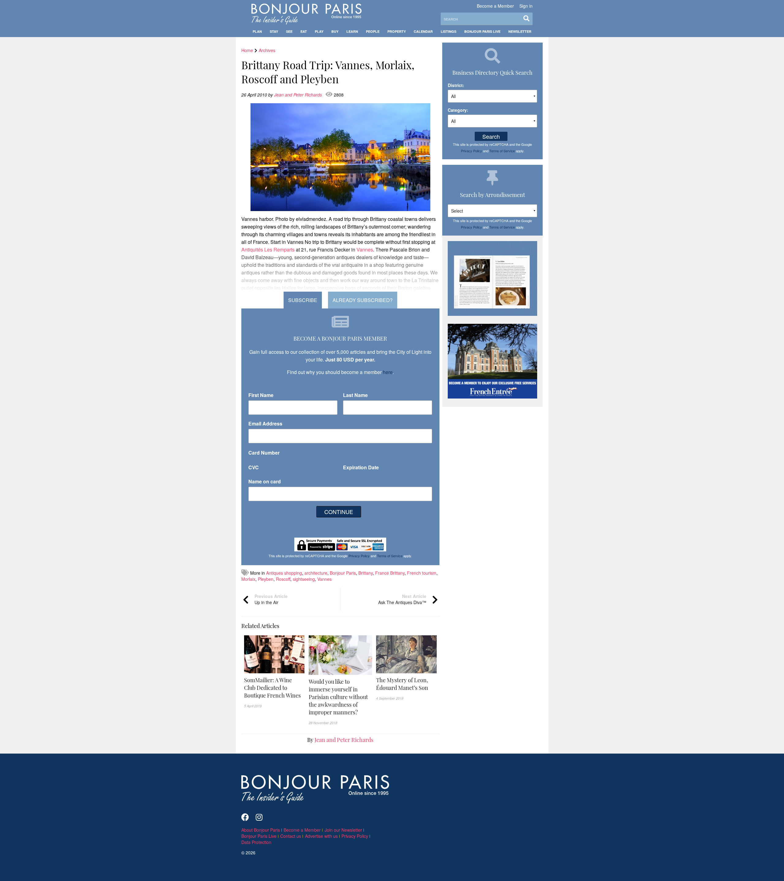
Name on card (264, 481)
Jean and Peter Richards (298, 95)
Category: (458, 110)
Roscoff (283, 579)
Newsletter (519, 31)
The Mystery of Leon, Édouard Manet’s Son (402, 683)
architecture (315, 573)
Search (491, 136)
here (388, 372)
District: (456, 85)
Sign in (526, 6)
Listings (448, 31)
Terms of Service (389, 555)
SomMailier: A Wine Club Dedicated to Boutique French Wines (272, 687)
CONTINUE (338, 512)
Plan (257, 31)
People (372, 31)
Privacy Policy (359, 555)
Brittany (365, 573)
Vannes (324, 579)
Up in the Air (271, 599)
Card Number (264, 452)
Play (319, 31)
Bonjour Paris (343, 573)
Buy (334, 31)
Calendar (423, 31)
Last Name (355, 395)
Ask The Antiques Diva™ (402, 599)
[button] (274, 687)
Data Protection (256, 842)
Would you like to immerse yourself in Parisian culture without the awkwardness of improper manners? (338, 697)
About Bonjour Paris (260, 830)
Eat (303, 31)
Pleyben (265, 579)
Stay (274, 31)
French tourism (421, 573)
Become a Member (495, 6)
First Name (260, 395)
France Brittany (390, 573)
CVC (253, 467)
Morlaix (248, 579)
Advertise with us (321, 836)
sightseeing (304, 579)
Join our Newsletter (343, 830)
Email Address (265, 423)
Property (396, 31)
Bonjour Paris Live (482, 31)
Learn (352, 31)
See (289, 31)
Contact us (290, 836)
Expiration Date (361, 467)
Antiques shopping (284, 573)
